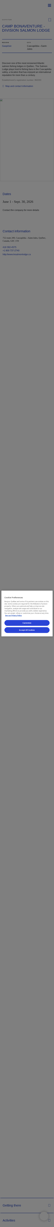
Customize (27, 623)
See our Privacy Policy (13, 615)
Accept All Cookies (27, 630)
